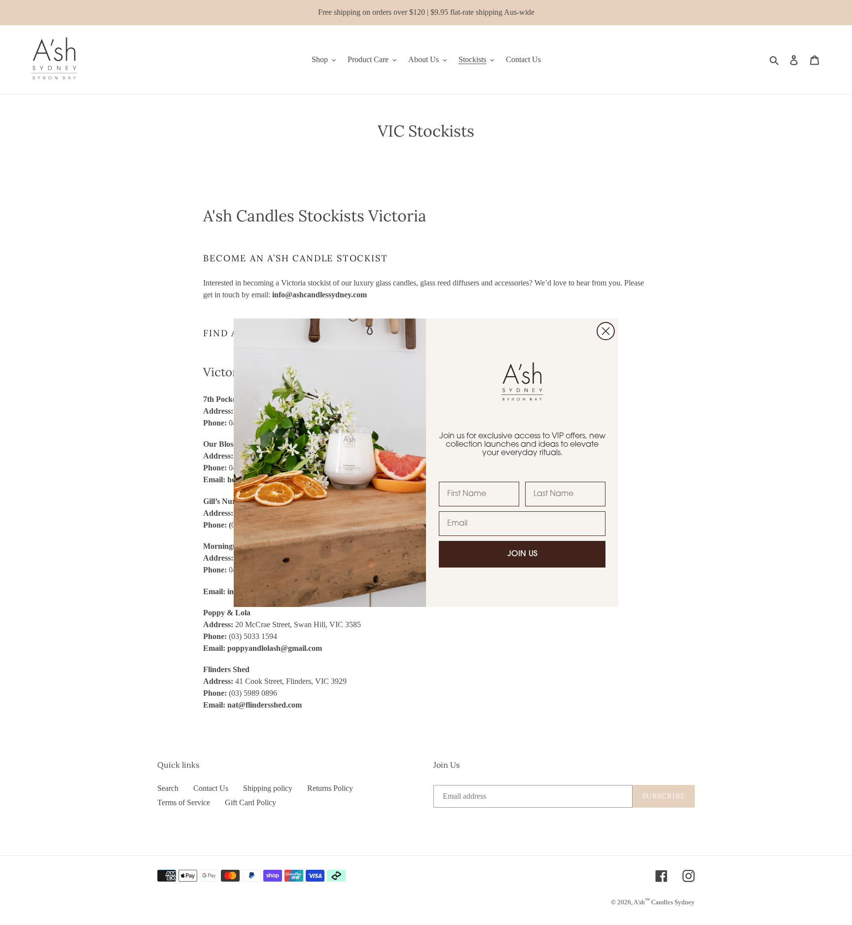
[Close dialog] (605, 331)
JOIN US (522, 554)
